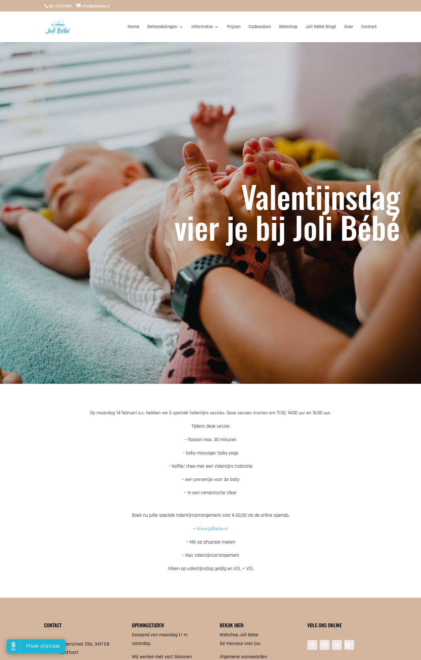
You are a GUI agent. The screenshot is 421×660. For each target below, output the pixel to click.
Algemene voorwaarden (243, 657)
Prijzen (233, 27)
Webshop (288, 27)
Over (348, 27)
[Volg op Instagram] (324, 645)
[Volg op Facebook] (312, 645)
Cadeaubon (259, 27)
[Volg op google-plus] (349, 645)
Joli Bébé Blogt (320, 27)
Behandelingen (162, 27)
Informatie (202, 27)
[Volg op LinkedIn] (337, 645)
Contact (369, 27)
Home (133, 27)
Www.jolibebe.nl (212, 529)
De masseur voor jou (240, 643)
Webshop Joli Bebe (239, 635)
